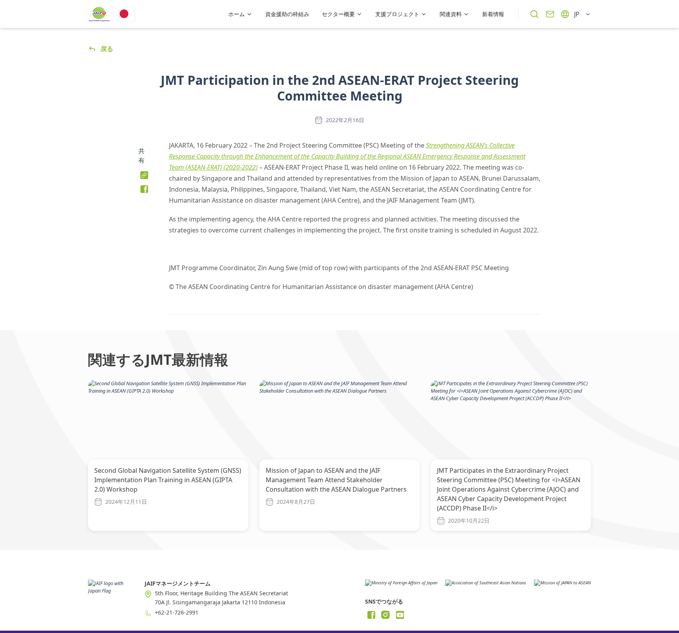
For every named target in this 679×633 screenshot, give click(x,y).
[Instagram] (385, 615)
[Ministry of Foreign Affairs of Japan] (401, 585)
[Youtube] (399, 615)
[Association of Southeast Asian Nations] (485, 585)
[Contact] (550, 14)
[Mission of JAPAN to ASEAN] (562, 585)
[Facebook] (371, 615)
